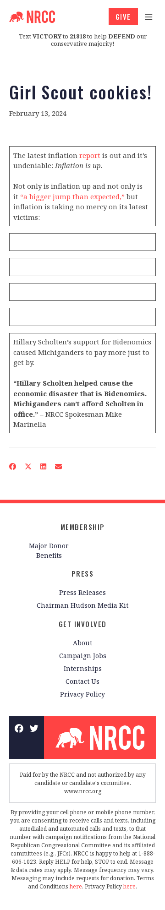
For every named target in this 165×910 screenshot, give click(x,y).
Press (83, 573)
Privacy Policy (82, 694)
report (89, 155)
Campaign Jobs (82, 655)
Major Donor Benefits (49, 550)
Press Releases (82, 592)
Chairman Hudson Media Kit (82, 605)
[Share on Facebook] (13, 466)
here (76, 886)
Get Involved (83, 624)
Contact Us (82, 681)
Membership (82, 527)
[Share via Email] (59, 466)
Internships (83, 668)
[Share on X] (28, 466)
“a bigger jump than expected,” (72, 196)
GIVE (123, 16)
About (82, 642)
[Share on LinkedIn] (43, 466)
